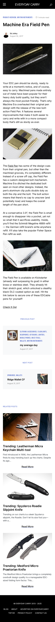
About (14, 609)
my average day (29, 345)
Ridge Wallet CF (16, 379)
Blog (6, 609)
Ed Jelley (13, 33)
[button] (4, 4)
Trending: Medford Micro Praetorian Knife (20, 567)
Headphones (24, 334)
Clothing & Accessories (28, 331)
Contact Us (41, 613)
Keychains (33, 334)
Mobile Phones (25, 338)
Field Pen (13, 165)
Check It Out (10, 307)
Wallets (23, 341)
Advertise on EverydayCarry (34, 609)
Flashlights (42, 331)
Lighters (41, 334)
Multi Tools (36, 338)
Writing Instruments (25, 17)
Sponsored (11, 375)
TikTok (11, 613)
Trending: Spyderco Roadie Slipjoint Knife (22, 507)
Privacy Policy (25, 613)
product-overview (9, 17)
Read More (27, 466)
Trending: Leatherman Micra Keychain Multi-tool (23, 448)
